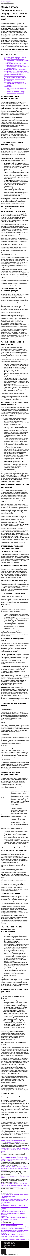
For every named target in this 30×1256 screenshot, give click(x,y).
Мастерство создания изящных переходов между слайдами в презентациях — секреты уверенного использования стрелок (14, 1200)
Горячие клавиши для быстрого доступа (15, 63)
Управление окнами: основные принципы (15, 57)
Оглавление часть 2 (9, 1244)
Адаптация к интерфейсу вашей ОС (16, 77)
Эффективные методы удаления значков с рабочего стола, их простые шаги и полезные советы (15, 1227)
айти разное (4, 1197)
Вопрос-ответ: (8, 86)
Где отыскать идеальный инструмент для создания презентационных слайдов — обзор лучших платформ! (14, 1231)
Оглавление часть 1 (9, 1242)
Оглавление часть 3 (9, 1245)
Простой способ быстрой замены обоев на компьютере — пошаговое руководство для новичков (12, 1236)
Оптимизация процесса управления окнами (15, 71)
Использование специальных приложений (15, 69)
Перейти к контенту (6, 1)
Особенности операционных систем (13, 74)
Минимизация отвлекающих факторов (14, 82)
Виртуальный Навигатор (7, 3)
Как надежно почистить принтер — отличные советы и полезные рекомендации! (15, 1195)
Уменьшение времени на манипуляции (14, 65)
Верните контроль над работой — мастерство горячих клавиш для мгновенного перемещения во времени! (14, 1207)
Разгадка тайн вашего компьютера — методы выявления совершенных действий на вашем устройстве (13, 1213)
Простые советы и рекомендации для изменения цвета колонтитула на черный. (14, 1218)
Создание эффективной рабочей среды (14, 59)
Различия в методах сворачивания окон (14, 76)
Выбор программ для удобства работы (18, 73)
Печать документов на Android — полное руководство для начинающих (12, 1224)
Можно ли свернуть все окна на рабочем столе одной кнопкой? (15, 92)
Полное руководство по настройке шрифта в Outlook (15, 1239)
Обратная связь (8, 1247)
